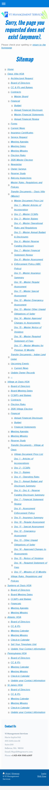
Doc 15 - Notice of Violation (28, 558)
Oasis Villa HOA (15, 74)
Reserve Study (18, 173)
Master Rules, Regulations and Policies (26, 185)
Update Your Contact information (28, 649)
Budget (17, 105)
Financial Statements (25, 427)
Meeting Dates (18, 146)
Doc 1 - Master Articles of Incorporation (27, 207)
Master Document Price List (28, 200)
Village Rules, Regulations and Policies (26, 579)
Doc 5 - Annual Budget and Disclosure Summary (28, 484)
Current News (18, 128)
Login (43, 773)
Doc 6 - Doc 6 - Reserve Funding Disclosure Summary (29, 493)
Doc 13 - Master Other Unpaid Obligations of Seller (29, 312)
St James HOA (15, 685)
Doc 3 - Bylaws (22, 472)
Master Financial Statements (29, 114)
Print (8, 773)
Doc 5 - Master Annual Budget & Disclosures (30, 235)
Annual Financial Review (26, 119)
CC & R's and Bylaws (22, 87)
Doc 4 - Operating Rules (26, 477)
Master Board (21, 96)
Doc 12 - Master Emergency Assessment (28, 303)
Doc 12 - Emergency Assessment (24, 533)
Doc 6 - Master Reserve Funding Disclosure (26, 244)
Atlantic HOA (14, 617)
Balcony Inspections (21, 178)
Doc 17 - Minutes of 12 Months (30, 572)
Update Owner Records (23, 372)
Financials (16, 603)
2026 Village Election (22, 409)
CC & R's (15, 626)
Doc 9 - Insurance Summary (28, 517)
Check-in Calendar (20, 640)
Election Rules (18, 155)
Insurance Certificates (22, 132)
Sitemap (15, 773)
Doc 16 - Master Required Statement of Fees (27, 339)
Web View (41, 776)
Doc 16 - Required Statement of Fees (30, 565)
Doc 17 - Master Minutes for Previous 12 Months (28, 348)
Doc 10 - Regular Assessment (29, 522)
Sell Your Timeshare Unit (23, 644)
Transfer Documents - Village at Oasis (27, 447)
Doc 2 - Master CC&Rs (26, 214)
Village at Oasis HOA (18, 381)
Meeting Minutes (19, 151)
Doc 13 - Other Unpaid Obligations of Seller (26, 542)
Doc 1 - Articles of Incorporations (23, 461)
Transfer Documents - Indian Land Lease (28, 357)
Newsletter (16, 164)
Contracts (16, 92)
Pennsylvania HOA (17, 653)
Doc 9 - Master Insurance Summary (27, 275)
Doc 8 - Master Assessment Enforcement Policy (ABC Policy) (28, 264)
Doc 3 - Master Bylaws (26, 218)
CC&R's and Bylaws (21, 395)
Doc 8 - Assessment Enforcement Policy (24, 511)
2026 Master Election (22, 160)
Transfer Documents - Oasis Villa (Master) (28, 194)
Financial (15, 101)
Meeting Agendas (19, 142)
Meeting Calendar (20, 630)
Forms (14, 123)
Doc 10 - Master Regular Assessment (26, 284)
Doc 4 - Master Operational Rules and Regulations (28, 226)
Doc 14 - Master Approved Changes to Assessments (27, 321)
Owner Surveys (18, 169)
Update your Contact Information (28, 680)
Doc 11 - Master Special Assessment (26, 293)
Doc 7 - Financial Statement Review (28, 502)
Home (10, 69)
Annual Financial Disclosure (28, 110)
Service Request (19, 137)
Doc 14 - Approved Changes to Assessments (30, 552)
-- (11, 377)
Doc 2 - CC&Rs (22, 467)
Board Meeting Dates (22, 391)
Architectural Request (22, 78)
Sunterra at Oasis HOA (19, 585)
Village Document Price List (28, 454)
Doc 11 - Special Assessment (29, 526)
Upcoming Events (20, 363)
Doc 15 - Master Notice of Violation (27, 330)
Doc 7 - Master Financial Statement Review (27, 253)
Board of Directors (20, 83)
